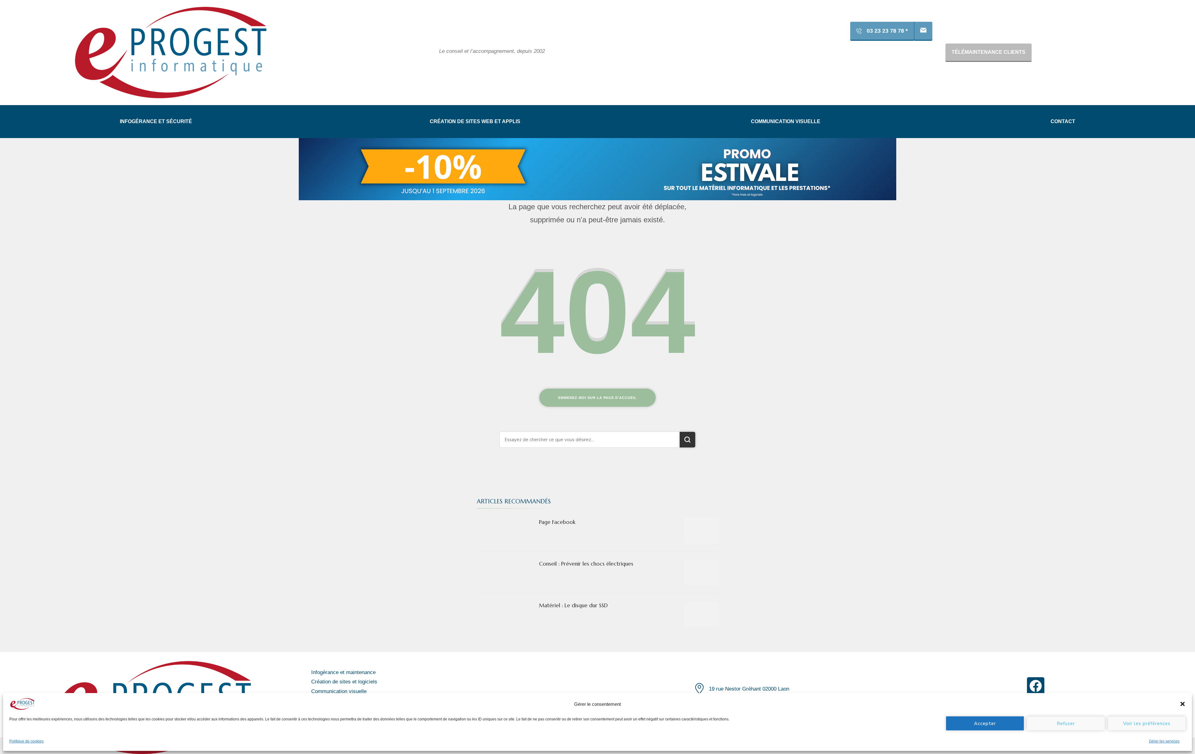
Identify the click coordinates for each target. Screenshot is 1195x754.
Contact (1063, 121)
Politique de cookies (26, 741)
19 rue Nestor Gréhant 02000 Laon (749, 689)
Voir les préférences (1146, 723)
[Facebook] (1035, 686)
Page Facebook (557, 522)
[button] (1182, 704)
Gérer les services (1164, 741)
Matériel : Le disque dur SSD (573, 605)
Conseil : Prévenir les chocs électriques (586, 563)
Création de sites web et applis (475, 121)
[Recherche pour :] (590, 439)
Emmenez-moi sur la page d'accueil (597, 398)
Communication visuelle (785, 121)
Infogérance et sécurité (156, 121)
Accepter (985, 723)
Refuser (1066, 723)
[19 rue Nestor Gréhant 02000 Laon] (699, 688)
